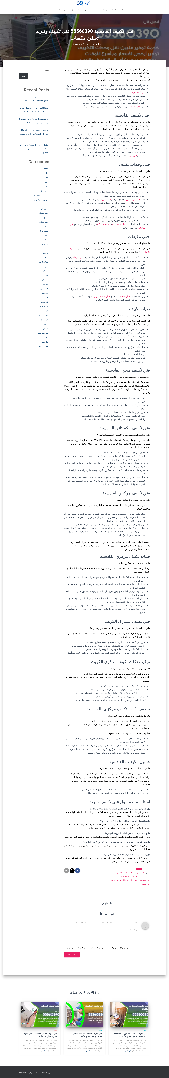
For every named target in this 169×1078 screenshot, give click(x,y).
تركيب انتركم (43, 204)
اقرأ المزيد (127, 1051)
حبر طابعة (44, 244)
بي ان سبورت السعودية (40, 195)
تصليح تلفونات (43, 213)
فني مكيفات (77, 257)
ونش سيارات (43, 346)
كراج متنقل (105, 10)
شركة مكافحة (43, 262)
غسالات (45, 275)
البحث (47, 70)
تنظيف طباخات (119, 224)
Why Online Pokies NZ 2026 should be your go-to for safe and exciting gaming (34, 149)
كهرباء (46, 324)
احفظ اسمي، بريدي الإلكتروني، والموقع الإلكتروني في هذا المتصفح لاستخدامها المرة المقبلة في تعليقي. (101, 948)
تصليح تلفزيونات (42, 209)
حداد (46, 249)
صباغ (65, 10)
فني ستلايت (123, 10)
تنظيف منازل (88, 10)
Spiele (45, 178)
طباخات (45, 271)
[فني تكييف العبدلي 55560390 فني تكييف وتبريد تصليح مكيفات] (40, 1014)
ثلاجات (58, 10)
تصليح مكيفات (139, 873)
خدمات (45, 253)
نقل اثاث (114, 10)
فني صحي (44, 302)
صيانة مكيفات (119, 873)
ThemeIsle (22, 1073)
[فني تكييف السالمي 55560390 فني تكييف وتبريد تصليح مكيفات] (84, 1014)
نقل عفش (44, 342)
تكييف (79, 10)
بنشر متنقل (44, 191)
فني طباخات (124, 880)
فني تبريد (146, 876)
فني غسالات (115, 880)
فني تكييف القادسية (127, 876)
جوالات (72, 10)
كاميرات (51, 10)
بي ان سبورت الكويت (41, 200)
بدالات (46, 186)
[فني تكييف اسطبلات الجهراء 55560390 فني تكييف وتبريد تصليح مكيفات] (129, 1014)
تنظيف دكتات (135, 106)
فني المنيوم (44, 289)
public (46, 173)
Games (45, 169)
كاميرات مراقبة (43, 315)
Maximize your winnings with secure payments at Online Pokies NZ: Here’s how (34, 134)
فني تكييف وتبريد (132, 199)
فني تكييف (132, 155)
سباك (97, 10)
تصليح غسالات (103, 224)
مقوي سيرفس (43, 333)
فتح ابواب (45, 280)
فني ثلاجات (133, 880)
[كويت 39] (85, 4)
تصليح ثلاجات (124, 296)
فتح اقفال (45, 284)
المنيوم (45, 182)
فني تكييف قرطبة (137, 92)
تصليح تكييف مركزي (101, 296)
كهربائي (45, 329)
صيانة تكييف (105, 199)
